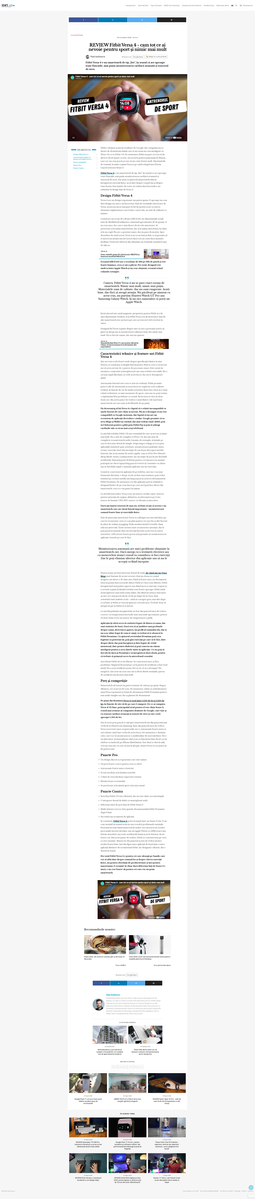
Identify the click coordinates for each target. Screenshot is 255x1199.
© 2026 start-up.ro (8, 1191)
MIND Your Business (172, 5)
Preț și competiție (79, 162)
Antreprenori (131, 5)
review (130, 1067)
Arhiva (244, 1191)
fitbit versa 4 (138, 1067)
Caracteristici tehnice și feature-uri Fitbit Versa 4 (82, 158)
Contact (250, 1191)
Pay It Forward (156, 5)
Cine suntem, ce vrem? (191, 1191)
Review (135, 37)
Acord (209, 1191)
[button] (236, 5)
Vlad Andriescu (97, 57)
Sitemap (237, 1191)
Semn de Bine (143, 5)
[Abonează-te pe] (138, 57)
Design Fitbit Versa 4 (80, 154)
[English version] (232, 5)
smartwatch (122, 1067)
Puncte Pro (77, 165)
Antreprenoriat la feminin (191, 5)
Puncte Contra (78, 168)
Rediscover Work (222, 5)
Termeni (226, 1191)
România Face (209, 5)
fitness (115, 1067)
